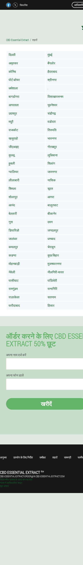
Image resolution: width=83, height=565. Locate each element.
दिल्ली (12, 55)
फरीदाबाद (14, 305)
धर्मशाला (13, 88)
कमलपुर (13, 247)
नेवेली (12, 272)
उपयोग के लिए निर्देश (23, 457)
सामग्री (67, 457)
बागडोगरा (14, 96)
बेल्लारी (13, 213)
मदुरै (11, 121)
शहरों (54, 457)
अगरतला (14, 105)
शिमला (12, 188)
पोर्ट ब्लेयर (14, 80)
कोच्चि (12, 71)
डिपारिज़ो (14, 230)
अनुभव (3, 457)
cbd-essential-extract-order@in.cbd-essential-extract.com (32, 476)
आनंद (12, 205)
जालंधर (13, 239)
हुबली (12, 163)
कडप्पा (12, 255)
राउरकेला (14, 297)
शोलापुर (13, 197)
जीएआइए (14, 147)
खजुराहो (13, 138)
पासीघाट (14, 280)
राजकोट (13, 130)
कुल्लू (12, 155)
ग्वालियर (13, 172)
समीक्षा (42, 457)
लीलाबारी (14, 180)
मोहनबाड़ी (14, 264)
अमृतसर (13, 63)
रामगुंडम (13, 288)
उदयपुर (13, 113)
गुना (11, 222)
